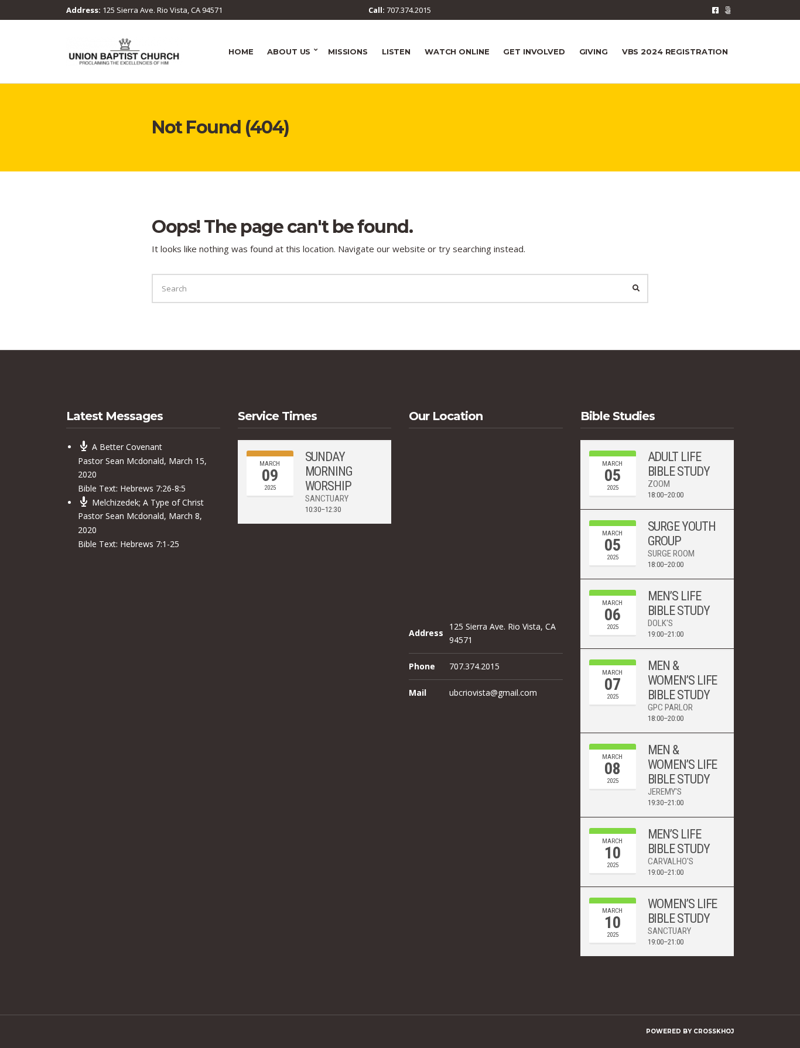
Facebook (715, 10)
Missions (348, 51)
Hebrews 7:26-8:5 (153, 488)
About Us (288, 51)
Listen (396, 51)
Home (240, 51)
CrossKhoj (713, 1031)
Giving (593, 51)
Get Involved (534, 51)
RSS (727, 10)
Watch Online (457, 51)
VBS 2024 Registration (675, 51)
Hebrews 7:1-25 (149, 543)
